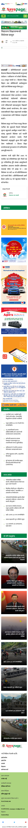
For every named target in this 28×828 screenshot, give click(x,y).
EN (3, 16)
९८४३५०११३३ (5, 815)
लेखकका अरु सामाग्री (14, 195)
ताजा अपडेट (8, 474)
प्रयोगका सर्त (4, 769)
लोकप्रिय (7, 409)
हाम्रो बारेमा (4, 757)
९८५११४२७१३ (5, 809)
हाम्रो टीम (3, 760)
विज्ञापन (3, 766)
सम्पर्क (3, 763)
